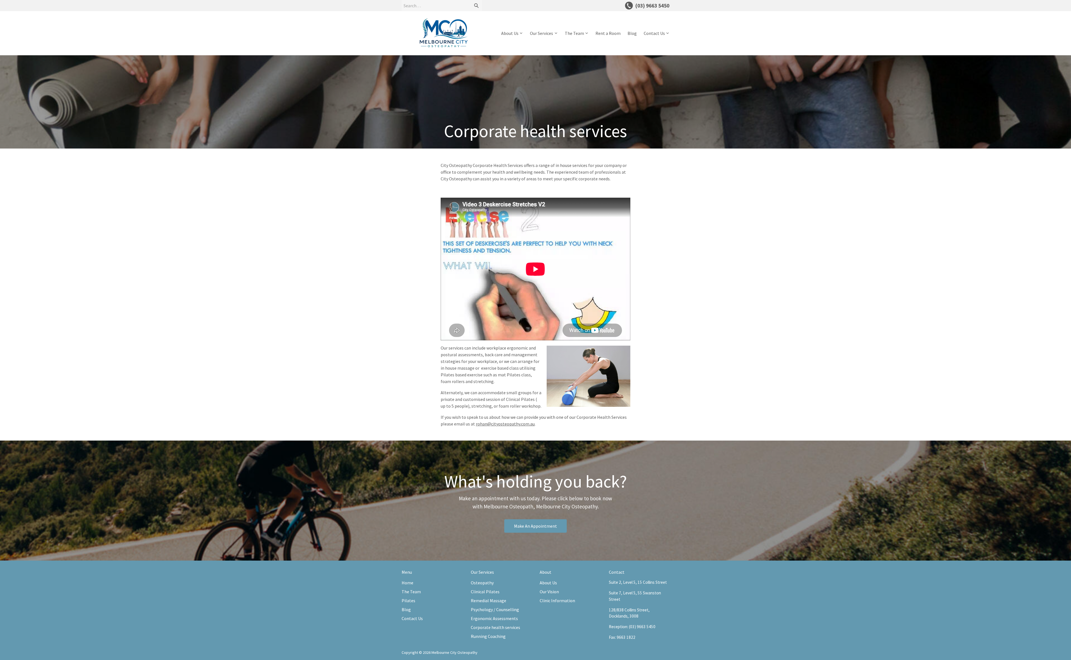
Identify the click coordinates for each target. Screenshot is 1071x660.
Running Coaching (488, 636)
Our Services (541, 33)
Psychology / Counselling (495, 609)
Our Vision (549, 591)
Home (407, 582)
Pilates (408, 600)
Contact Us (654, 33)
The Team (574, 33)
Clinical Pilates (485, 591)
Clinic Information (557, 600)
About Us (509, 33)
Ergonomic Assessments (494, 618)
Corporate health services (495, 627)
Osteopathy (482, 582)
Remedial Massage (488, 600)
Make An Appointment (535, 526)
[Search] (476, 5)
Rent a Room (608, 33)
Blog (632, 33)
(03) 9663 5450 (642, 626)
